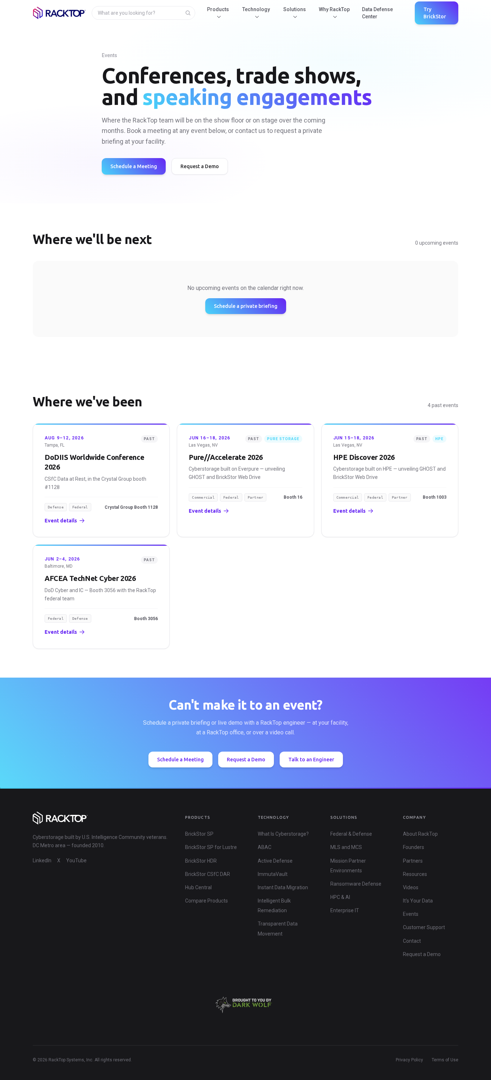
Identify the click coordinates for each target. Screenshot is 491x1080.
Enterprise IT (344, 910)
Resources (415, 874)
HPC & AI (340, 897)
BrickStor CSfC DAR (207, 874)
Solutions (294, 9)
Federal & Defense (351, 834)
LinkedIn (42, 860)
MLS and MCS (346, 847)
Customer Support (424, 927)
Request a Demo (199, 166)
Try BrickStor (434, 12)
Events (410, 914)
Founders (413, 847)
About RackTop (420, 834)
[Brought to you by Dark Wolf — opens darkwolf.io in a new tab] (245, 1005)
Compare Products (206, 901)
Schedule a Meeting (133, 166)
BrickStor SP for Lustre (211, 847)
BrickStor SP (199, 834)
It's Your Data (418, 901)
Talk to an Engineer (311, 759)
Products (218, 9)
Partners (413, 861)
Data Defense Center (377, 12)
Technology (256, 9)
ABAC (264, 847)
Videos (410, 887)
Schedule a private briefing (245, 306)
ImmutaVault (273, 874)
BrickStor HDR (201, 861)
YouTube (76, 860)
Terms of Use (445, 1059)
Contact (412, 941)
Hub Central (198, 887)
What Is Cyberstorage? (283, 834)
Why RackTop (334, 9)
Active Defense (275, 861)
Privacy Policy (409, 1059)
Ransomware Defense (355, 884)
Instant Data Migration (283, 887)
